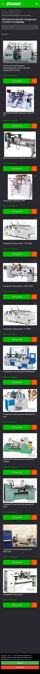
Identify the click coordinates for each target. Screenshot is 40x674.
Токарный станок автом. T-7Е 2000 (17, 243)
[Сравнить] (34, 80)
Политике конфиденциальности (20, 659)
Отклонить (20, 667)
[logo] (13, 4)
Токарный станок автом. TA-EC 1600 (18, 286)
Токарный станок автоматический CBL (19, 372)
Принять (20, 663)
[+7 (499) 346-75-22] (37, 4)
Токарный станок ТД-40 (13, 594)
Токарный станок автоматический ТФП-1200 (17, 550)
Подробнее (18, 81)
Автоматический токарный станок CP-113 (19, 114)
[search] (36, 27)
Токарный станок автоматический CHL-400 (19, 415)
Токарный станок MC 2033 (14, 201)
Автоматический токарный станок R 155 (19, 158)
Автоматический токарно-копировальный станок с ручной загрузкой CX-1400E (16, 68)
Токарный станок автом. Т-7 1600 (17, 329)
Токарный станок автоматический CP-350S (19, 505)
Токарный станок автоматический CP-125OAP (19, 460)
